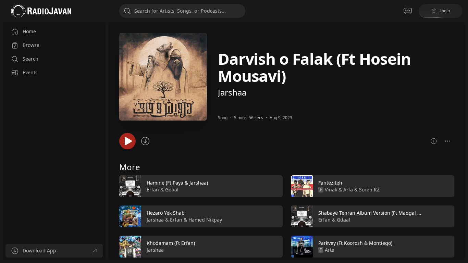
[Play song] (127, 141)
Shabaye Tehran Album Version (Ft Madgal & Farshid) (379, 213)
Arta (329, 250)
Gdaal (171, 189)
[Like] (273, 187)
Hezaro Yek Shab (166, 213)
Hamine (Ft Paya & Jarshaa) (177, 182)
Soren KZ (369, 189)
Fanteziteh (330, 182)
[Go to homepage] (41, 11)
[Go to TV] (407, 10)
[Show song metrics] (434, 141)
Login (445, 11)
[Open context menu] (447, 141)
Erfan (153, 189)
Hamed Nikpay (205, 219)
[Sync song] (145, 141)
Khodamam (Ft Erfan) (171, 243)
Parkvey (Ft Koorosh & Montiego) (355, 243)
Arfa (348, 189)
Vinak (331, 189)
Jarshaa (232, 92)
